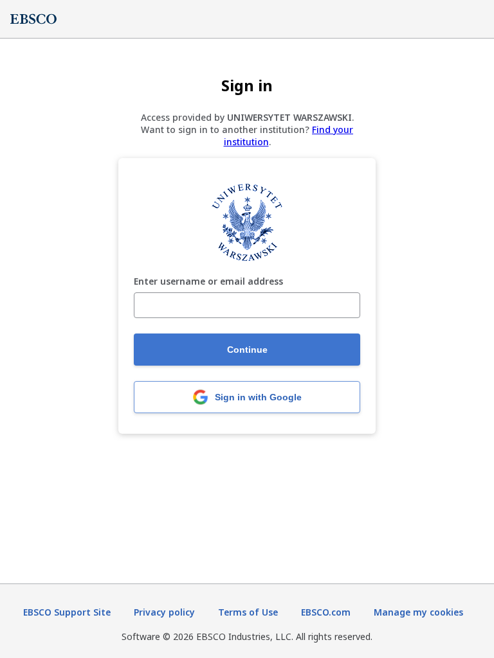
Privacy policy (164, 612)
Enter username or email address (208, 281)
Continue (247, 349)
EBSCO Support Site (67, 612)
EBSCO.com (326, 612)
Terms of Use (248, 612)
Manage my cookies (418, 612)
